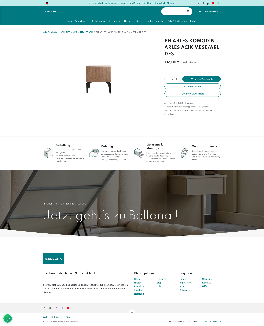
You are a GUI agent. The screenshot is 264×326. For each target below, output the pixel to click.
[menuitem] (69, 21)
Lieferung (139, 293)
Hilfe (204, 286)
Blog (159, 282)
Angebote (139, 290)
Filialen (138, 282)
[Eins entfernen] (168, 79)
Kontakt (206, 282)
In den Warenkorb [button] (203, 79)
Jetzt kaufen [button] (194, 86)
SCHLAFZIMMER (68, 32)
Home (137, 278)
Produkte (139, 286)
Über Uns (207, 278)
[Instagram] (198, 3)
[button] (132, 312)
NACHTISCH (86, 32)
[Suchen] (188, 11)
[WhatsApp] (7, 318)
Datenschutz (185, 290)
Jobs (159, 286)
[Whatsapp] (218, 3)
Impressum (185, 282)
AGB (181, 286)
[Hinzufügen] (177, 79)
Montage (161, 278)
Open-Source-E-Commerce (210, 321)
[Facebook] (203, 3)
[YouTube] (213, 3)
